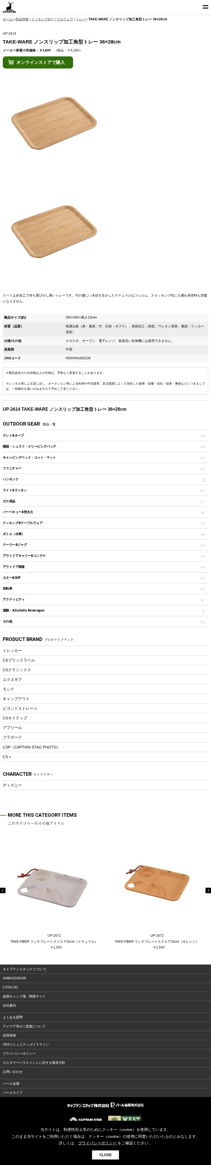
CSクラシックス (17, 670)
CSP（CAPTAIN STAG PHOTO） (31, 747)
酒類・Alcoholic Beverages (23, 610)
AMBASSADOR (14, 978)
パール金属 (11, 1083)
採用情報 (9, 1035)
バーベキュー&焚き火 (18, 512)
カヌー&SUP (12, 577)
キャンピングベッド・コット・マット (29, 457)
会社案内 (9, 1005)
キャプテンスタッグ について (24, 969)
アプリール (12, 727)
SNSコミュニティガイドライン (26, 1044)
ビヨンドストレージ (20, 708)
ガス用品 (9, 501)
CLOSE (105, 1155)
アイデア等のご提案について (24, 1026)
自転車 (7, 588)
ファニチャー (12, 468)
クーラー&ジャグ (15, 544)
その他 (7, 621)
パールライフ (13, 1093)
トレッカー (12, 650)
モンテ (8, 689)
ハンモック (10, 479)
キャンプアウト (16, 699)
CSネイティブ (15, 718)
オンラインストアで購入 (40, 62)
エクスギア (12, 679)
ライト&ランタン (15, 490)
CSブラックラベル (19, 660)
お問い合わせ (13, 1072)
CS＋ (7, 757)
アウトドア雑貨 (14, 566)
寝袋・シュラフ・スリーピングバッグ (29, 446)
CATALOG (10, 987)
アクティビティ (14, 599)
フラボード (12, 737)
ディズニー (12, 785)
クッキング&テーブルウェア (23, 523)
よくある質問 (13, 1017)
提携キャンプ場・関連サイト (24, 996)
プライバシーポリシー (19, 1054)
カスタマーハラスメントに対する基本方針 (34, 1063)
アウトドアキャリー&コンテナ (24, 555)
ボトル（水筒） (14, 534)
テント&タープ (13, 435)
